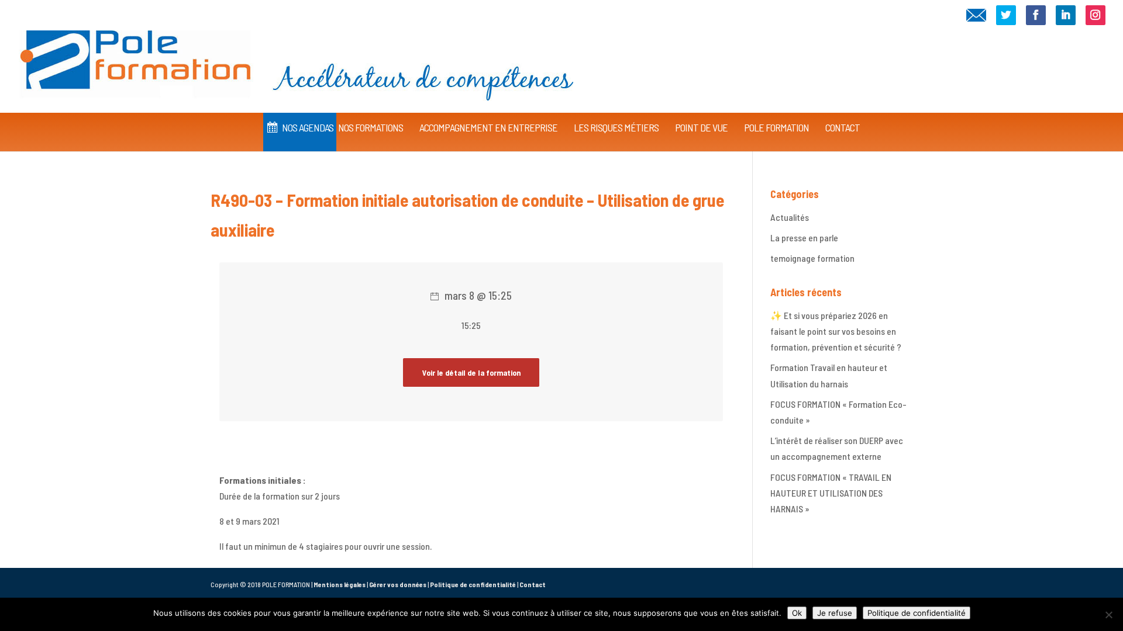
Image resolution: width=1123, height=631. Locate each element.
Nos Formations (370, 127)
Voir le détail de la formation (471, 372)
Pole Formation (776, 127)
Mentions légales (340, 584)
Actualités (789, 217)
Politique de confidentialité (473, 584)
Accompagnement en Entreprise (488, 127)
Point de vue (701, 127)
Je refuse (834, 613)
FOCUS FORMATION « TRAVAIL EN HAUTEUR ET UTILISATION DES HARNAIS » (830, 492)
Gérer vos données (397, 584)
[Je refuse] (1108, 614)
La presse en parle (804, 237)
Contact (532, 584)
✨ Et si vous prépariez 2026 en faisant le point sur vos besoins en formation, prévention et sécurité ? (835, 331)
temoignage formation (812, 258)
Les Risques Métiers (616, 127)
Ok (797, 613)
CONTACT (842, 127)
